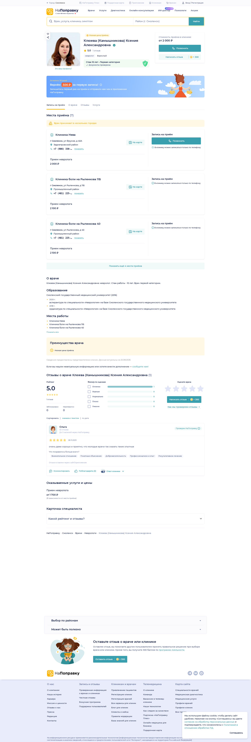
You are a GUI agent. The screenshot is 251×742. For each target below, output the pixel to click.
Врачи (91, 10)
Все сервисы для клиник (123, 703)
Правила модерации (121, 716)
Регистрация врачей (121, 699)
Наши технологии (152, 706)
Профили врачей (183, 703)
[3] (52, 395)
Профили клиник (184, 707)
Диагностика (118, 10)
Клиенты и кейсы (119, 712)
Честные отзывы (87, 697)
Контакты (51, 720)
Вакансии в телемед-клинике (153, 700)
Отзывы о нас (53, 707)
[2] (50, 395)
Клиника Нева (65, 134)
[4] (54, 395)
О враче (72, 105)
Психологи (180, 10)
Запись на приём (55, 105)
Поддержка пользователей (92, 706)
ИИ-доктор (164, 10)
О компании (53, 690)
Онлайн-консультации (141, 10)
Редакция (52, 716)
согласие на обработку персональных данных (209, 721)
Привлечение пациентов (123, 690)
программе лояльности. (172, 650)
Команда (147, 694)
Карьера (51, 699)
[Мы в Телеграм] (190, 673)
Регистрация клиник (121, 694)
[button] (90, 21)
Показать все (52, 332)
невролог (89, 56)
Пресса (50, 712)
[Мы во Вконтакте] (195, 673)
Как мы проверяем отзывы (182, 407)
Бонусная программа (90, 702)
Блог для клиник (119, 707)
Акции (194, 10)
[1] (47, 395)
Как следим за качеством (155, 711)
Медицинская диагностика (189, 694)
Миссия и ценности (57, 703)
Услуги (102, 10)
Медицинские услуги (186, 699)
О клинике (148, 690)
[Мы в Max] (201, 673)
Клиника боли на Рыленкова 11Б (78, 179)
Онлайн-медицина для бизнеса (154, 724)
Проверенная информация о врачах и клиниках (92, 691)
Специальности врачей (187, 690)
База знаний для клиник (123, 720)
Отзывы (85, 105)
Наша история (54, 694)
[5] (57, 395)
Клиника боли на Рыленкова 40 (77, 223)
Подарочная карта (152, 730)
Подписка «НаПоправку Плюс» (155, 716)
